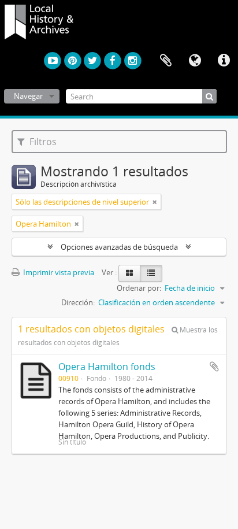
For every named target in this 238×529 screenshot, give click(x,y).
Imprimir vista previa (57, 272)
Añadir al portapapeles (214, 366)
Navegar (28, 96)
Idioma (194, 60)
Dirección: (78, 302)
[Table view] (151, 273)
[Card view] (129, 273)
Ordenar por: (139, 288)
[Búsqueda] (209, 96)
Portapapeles (165, 60)
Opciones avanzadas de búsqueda (119, 247)
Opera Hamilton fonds (106, 366)
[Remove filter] (155, 202)
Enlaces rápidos (223, 60)
